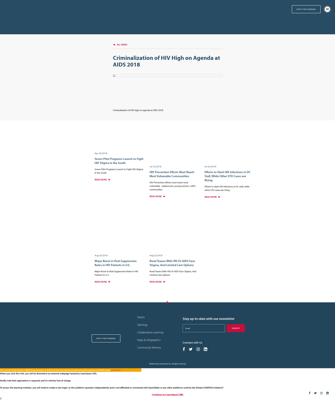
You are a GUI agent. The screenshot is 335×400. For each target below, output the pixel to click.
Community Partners (149, 347)
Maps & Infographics (149, 340)
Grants (141, 317)
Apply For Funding (306, 9)
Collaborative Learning (150, 332)
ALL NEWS (122, 44)
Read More (101, 179)
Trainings (142, 325)
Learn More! (116, 370)
